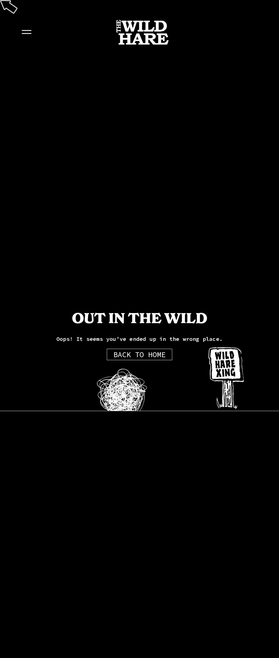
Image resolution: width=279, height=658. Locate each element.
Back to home (139, 354)
